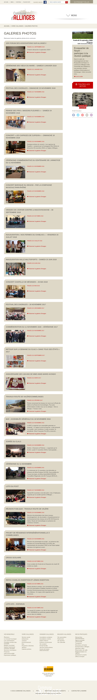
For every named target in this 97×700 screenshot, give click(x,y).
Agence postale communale (79, 641)
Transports (78, 643)
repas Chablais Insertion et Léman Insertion (27, 580)
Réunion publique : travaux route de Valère (27, 509)
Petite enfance (44, 640)
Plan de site (26, 2)
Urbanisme (25, 639)
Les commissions (9, 640)
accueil (6, 2)
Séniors (24, 647)
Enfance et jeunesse (46, 642)
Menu (12, 2)
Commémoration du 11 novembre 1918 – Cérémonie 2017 (32, 327)
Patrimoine (60, 639)
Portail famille (44, 645)
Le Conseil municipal (10, 639)
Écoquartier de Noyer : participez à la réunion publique (82, 52)
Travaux (24, 640)
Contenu (18, 2)
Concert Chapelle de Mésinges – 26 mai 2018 (27, 282)
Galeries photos (26, 649)
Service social (26, 637)
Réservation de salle (81, 650)
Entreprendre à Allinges (82, 646)
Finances (6, 651)
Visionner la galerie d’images (37, 52)
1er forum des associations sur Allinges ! (26, 43)
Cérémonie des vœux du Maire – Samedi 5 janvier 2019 (31, 66)
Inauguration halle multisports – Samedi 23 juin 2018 (31, 259)
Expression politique (10, 655)
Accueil (7, 26)
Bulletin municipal (9, 645)
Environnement (26, 642)
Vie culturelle (61, 642)
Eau (23, 644)
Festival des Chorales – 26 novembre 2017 (26, 304)
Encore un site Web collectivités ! (48, 693)
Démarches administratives (79, 638)
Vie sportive (60, 640)
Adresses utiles (79, 648)
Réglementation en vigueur (81, 652)
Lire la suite (79, 76)
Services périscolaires (46, 647)
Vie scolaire (43, 644)
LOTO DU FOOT (12, 486)
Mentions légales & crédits (55, 691)
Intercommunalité (9, 653)
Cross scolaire (13, 558)
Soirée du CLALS (13, 441)
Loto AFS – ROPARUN (15, 604)
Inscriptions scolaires (46, 637)
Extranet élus (81, 2)
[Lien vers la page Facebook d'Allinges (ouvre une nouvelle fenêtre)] (45, 2)
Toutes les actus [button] (84, 85)
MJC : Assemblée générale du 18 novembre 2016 (28, 419)
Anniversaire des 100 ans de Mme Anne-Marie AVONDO (31, 374)
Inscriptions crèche (45, 639)
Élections (6, 637)
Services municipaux (10, 650)
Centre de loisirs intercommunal (44, 649)
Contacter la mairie (81, 654)
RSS (37, 691)
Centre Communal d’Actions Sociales (9, 647)
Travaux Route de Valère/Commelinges (24, 397)
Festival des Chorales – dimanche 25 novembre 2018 (30, 88)
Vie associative (61, 637)
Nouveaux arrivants (81, 645)
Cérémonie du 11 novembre (19, 464)
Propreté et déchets (28, 645)
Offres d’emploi (79, 656)
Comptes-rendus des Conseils (10, 643)
